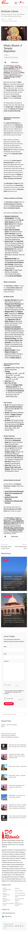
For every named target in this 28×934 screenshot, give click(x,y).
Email (5, 654)
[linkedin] (18, 926)
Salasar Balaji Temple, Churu (21, 546)
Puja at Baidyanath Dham (20, 896)
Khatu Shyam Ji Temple (13, 65)
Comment (6, 661)
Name (5, 647)
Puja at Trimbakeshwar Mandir (7, 889)
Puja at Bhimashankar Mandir (19, 904)
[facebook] (21, 926)
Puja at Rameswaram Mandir (6, 900)
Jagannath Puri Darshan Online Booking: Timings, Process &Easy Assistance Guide (17, 756)
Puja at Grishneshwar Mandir (6, 895)
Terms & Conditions (20, 893)
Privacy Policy (18, 890)
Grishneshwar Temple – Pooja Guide (17, 766)
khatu (9, 57)
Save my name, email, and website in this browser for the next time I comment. (14, 692)
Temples (6, 55)
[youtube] (16, 926)
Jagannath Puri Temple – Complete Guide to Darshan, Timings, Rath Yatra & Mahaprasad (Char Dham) (17, 806)
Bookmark (14, 62)
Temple (16, 57)
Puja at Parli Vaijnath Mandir (8, 904)
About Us (17, 888)
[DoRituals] (5, 2)
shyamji (12, 57)
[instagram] (23, 926)
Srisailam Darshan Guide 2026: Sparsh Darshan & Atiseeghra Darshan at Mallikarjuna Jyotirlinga (9, 735)
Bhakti (6, 57)
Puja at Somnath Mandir (19, 899)
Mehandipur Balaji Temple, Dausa (6, 546)
